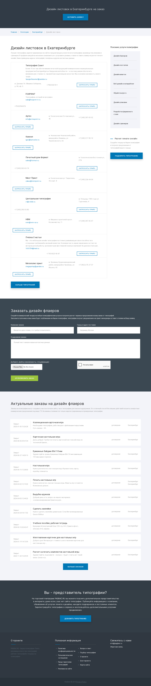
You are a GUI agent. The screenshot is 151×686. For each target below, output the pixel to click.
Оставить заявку (75, 17)
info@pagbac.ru (116, 643)
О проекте (84, 657)
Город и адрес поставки (86, 325)
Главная (14, 32)
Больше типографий (25, 285)
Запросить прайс (87, 85)
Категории (25, 32)
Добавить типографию (75, 619)
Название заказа (17, 325)
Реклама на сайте (65, 669)
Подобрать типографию (126, 156)
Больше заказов (75, 567)
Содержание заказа (18, 337)
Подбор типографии (88, 652)
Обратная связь (116, 647)
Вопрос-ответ (85, 648)
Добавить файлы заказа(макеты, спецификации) (30, 362)
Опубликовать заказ (24, 378)
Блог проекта (85, 661)
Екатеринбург (37, 32)
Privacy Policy (81, 682)
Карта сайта (85, 665)
